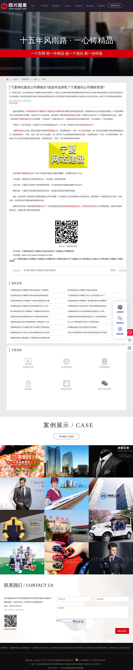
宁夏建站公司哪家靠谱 (55, 111)
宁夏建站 (113, 259)
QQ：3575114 (9, 610)
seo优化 (67, 6)
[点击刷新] (78, 621)
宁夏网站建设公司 (85, 125)
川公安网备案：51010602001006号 (92, 660)
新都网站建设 (101, 648)
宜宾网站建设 (90, 648)
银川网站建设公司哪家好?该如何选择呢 (39, 270)
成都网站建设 (15, 648)
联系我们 (101, 6)
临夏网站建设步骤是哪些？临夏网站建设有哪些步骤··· (30, 338)
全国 (35, 79)
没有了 (113, 270)
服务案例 (90, 6)
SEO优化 (81, 131)
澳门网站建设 (78, 648)
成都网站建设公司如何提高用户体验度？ (83, 327)
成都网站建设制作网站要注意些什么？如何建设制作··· (88, 317)
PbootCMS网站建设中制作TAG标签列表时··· (84, 322)
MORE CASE (66, 436)
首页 (33, 6)
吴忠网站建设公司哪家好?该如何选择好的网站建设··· (30, 295)
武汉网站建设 (67, 648)
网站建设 (55, 6)
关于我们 (44, 6)
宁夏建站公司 (76, 259)
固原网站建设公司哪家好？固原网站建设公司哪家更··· (88, 301)
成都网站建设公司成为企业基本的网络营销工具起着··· (30, 332)
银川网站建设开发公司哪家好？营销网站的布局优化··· (30, 311)
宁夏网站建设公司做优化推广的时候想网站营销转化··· (88, 306)
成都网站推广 (26, 648)
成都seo (47, 648)
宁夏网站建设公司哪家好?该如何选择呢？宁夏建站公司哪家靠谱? (48, 251)
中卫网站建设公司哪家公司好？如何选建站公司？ (86, 295)
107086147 (20, 610)
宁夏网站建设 (23, 119)
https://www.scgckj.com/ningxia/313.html (37, 255)
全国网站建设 (55, 648)
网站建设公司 (72, 115)
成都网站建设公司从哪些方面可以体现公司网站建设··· (30, 327)
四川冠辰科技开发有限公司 (62, 660)
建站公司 (97, 259)
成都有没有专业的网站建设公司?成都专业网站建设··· (30, 317)
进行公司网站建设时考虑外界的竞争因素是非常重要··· (88, 332)
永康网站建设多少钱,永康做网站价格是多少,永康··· (86, 311)
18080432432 (115, 5)
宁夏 (43, 79)
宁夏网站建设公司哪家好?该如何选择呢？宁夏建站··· (30, 290)
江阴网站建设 (113, 648)
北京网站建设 (124, 648)
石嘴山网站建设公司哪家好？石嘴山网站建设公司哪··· (30, 301)
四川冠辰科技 (63, 206)
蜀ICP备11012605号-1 (93, 664)
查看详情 (22, 466)
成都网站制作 (37, 648)
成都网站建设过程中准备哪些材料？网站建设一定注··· (30, 322)
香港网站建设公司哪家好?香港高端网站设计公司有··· (30, 306)
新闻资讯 (78, 6)
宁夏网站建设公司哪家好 (36, 111)
